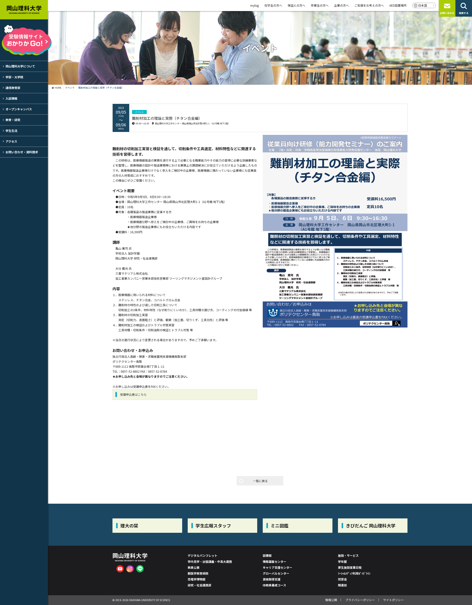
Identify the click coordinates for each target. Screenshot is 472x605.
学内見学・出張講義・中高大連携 (210, 561)
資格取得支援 (271, 579)
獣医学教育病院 (198, 573)
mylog (254, 5)
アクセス (11, 141)
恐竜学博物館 (196, 579)
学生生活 (11, 130)
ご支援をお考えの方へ (369, 5)
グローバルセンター (276, 573)
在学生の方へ (273, 5)
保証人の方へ (296, 5)
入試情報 (11, 98)
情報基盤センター (274, 561)
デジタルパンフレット (202, 555)
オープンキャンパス (19, 109)
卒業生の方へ (320, 5)
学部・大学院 (14, 77)
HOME (58, 87)
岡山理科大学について (20, 66)
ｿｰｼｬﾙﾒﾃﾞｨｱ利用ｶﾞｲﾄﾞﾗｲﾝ (354, 573)
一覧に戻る (260, 481)
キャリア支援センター (277, 567)
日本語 (422, 5)
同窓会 (342, 579)
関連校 (342, 585)
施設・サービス (348, 555)
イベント (70, 87)
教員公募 (193, 567)
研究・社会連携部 (199, 585)
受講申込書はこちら (133, 394)
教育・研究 (13, 120)
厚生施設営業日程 (350, 567)
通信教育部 (13, 87)
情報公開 (331, 600)
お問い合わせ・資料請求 (22, 152)
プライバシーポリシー (360, 600)
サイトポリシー (393, 600)
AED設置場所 (398, 5)
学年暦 (342, 561)
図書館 (267, 555)
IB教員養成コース (274, 585)
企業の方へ (341, 5)
